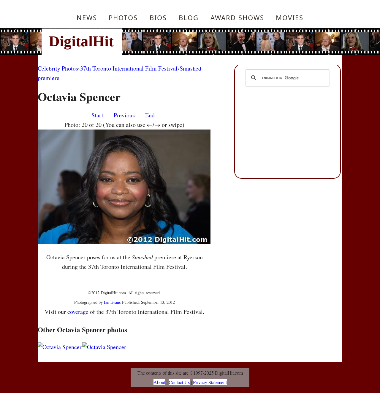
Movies (289, 17)
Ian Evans (112, 302)
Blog (189, 17)
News (87, 17)
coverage (77, 312)
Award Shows (237, 17)
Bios (158, 17)
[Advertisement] (230, 41)
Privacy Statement (210, 382)
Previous (124, 115)
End (150, 115)
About (159, 382)
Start (97, 115)
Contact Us (179, 382)
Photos (123, 17)
